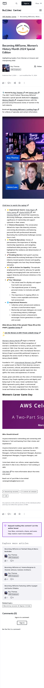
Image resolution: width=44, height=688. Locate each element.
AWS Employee (16, 69)
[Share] (14, 83)
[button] (16, 3)
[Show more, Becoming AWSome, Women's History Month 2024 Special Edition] (24, 83)
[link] (31, 16)
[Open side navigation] (40, 10)
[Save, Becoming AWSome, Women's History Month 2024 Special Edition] (19, 83)
